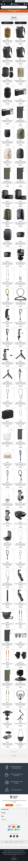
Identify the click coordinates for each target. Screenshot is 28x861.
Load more (14, 755)
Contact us (4, 819)
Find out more (19, 805)
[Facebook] (11, 836)
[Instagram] (14, 836)
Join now (9, 805)
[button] (1, 4)
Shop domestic (22, 1)
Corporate (16, 841)
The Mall (6, 841)
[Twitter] (17, 836)
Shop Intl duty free (8, 1)
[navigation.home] (15, 4)
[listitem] (7, 36)
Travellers (11, 841)
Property (21, 841)
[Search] (2, 7)
